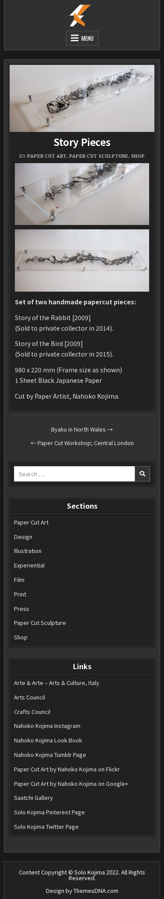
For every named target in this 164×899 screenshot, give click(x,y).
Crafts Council (32, 711)
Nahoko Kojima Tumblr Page (50, 754)
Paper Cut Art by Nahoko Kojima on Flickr (67, 769)
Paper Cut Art (46, 156)
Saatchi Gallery (33, 797)
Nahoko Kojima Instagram (47, 725)
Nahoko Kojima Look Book (48, 740)
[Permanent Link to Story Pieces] (82, 98)
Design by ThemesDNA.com (82, 890)
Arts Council (29, 697)
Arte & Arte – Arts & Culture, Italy (56, 682)
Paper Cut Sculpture (98, 156)
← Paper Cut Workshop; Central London (82, 443)
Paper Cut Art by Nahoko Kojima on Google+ (71, 783)
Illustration (28, 550)
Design (23, 536)
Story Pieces (82, 142)
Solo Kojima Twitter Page (46, 826)
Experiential (29, 565)
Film (19, 579)
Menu (87, 38)
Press (21, 608)
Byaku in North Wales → (82, 429)
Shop (138, 156)
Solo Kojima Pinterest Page (49, 812)
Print (20, 594)
